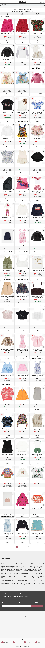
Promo (25, 625)
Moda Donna (6, 602)
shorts (31, 572)
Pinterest (39, 642)
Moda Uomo (23, 602)
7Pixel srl (21, 646)
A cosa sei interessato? (6, 599)
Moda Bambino (40, 602)
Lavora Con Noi (4, 625)
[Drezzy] (22, 2)
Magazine (26, 616)
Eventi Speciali (26, 622)
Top (1, 16)
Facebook (29, 642)
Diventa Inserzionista (5, 619)
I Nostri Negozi (26, 619)
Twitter (17, 642)
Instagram (6, 642)
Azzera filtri (7, 16)
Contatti (2, 622)
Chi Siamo (3, 616)
